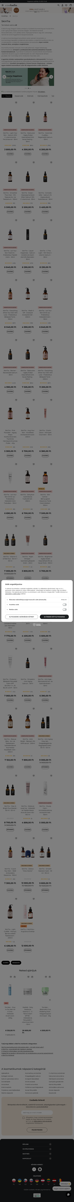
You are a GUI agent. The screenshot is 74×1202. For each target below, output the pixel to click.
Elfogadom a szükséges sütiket (21, 617)
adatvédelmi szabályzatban (12, 594)
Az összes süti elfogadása (54, 617)
